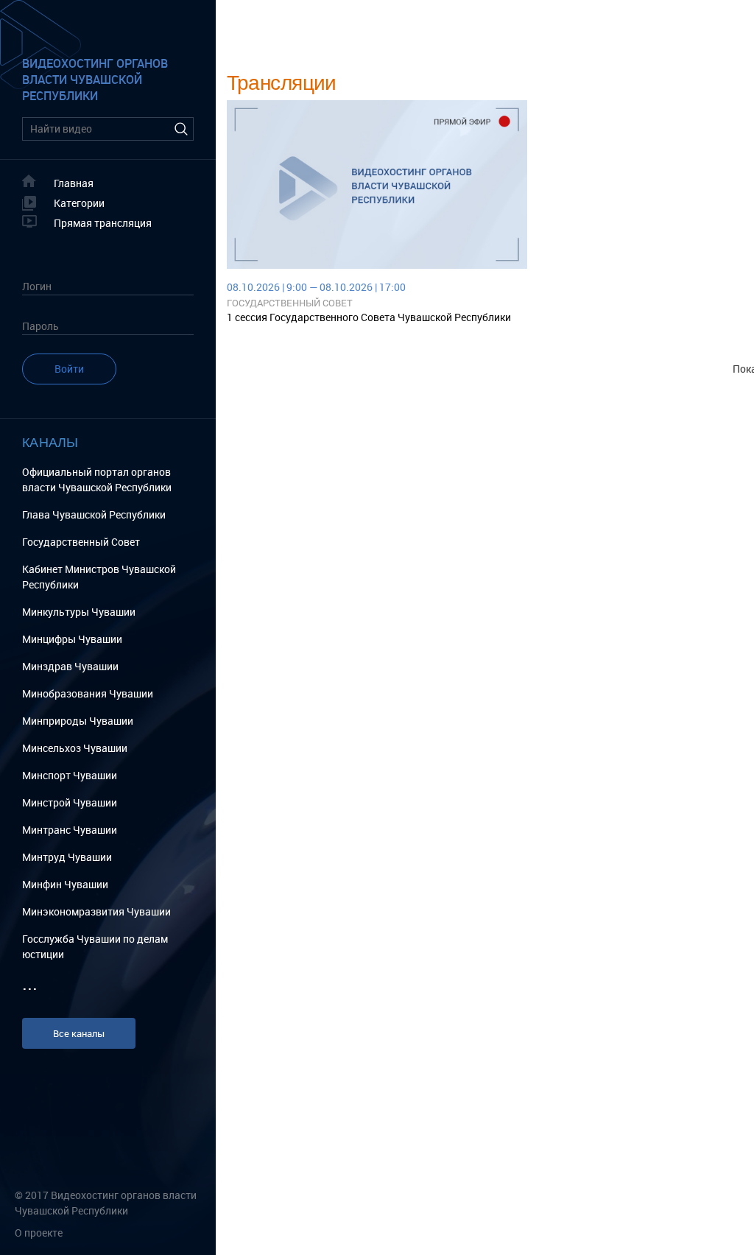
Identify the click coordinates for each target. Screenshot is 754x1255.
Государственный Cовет (81, 542)
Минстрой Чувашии (69, 802)
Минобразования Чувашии (87, 693)
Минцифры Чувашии (72, 639)
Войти (69, 369)
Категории (79, 203)
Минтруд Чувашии (67, 857)
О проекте (39, 1233)
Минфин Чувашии (65, 884)
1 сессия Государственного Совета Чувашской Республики (369, 317)
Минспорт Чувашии (69, 775)
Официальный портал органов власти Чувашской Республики (97, 479)
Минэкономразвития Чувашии (96, 911)
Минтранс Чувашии (69, 830)
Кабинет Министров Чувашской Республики (99, 576)
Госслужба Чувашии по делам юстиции (95, 946)
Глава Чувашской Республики (94, 514)
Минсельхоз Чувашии (74, 748)
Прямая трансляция (103, 223)
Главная (74, 183)
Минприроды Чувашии (77, 721)
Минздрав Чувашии (70, 666)
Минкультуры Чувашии (78, 612)
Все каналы (79, 1033)
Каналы (50, 441)
